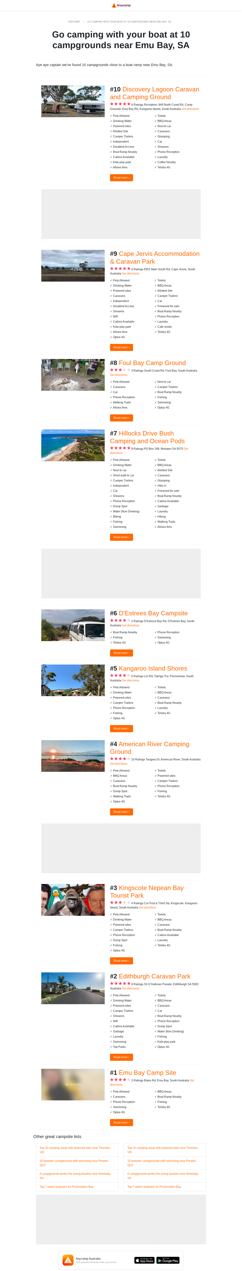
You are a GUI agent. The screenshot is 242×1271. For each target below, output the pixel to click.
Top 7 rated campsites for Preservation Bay (66, 1186)
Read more (122, 177)
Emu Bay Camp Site (147, 1072)
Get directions (190, 108)
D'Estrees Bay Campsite (153, 613)
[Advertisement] (121, 214)
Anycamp (74, 21)
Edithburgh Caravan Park (154, 976)
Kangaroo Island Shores (153, 668)
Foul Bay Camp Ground (152, 362)
